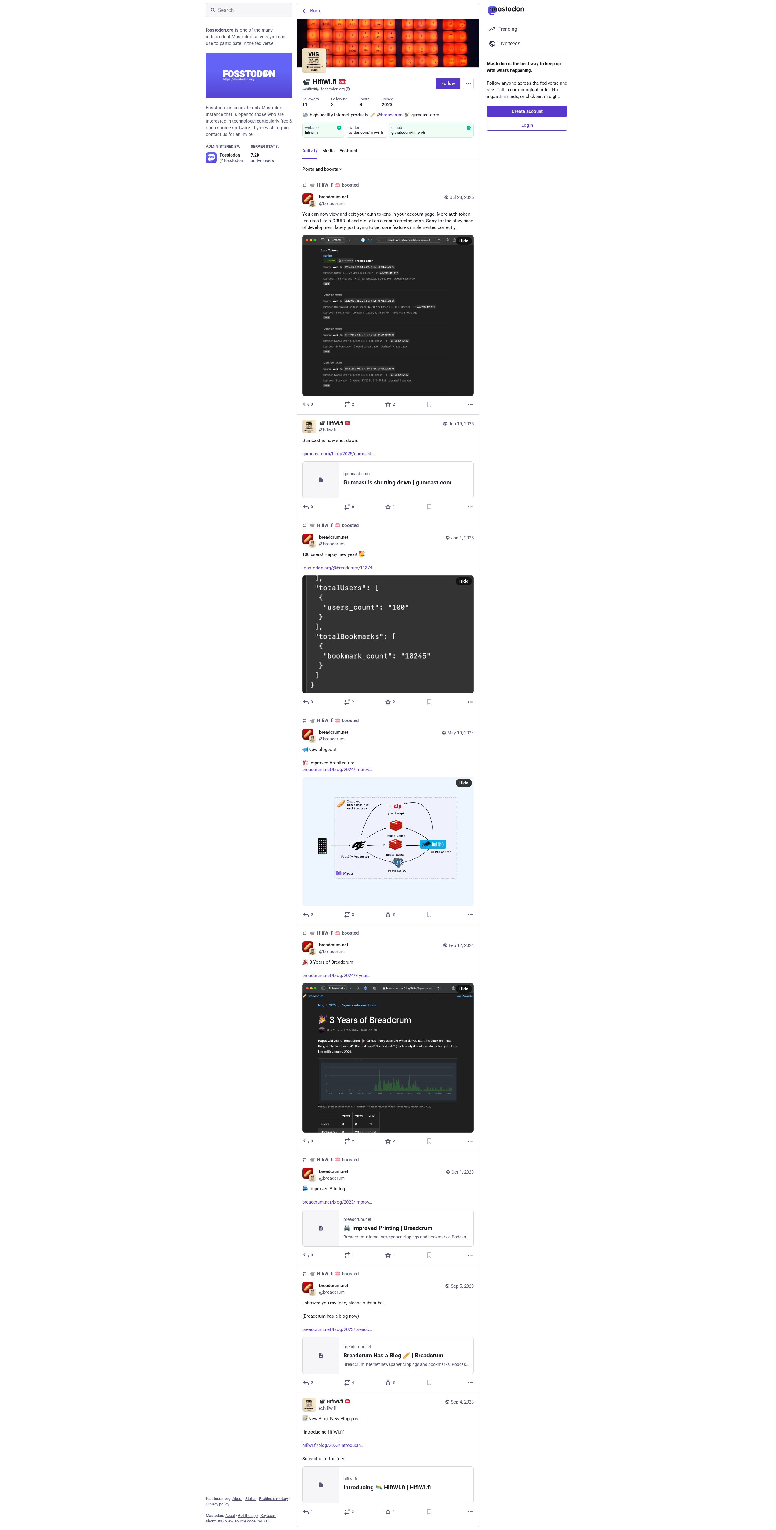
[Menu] (468, 83)
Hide (463, 240)
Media (328, 150)
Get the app (248, 1515)
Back (315, 11)
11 (305, 104)
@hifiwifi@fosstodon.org (323, 89)
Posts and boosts (320, 169)
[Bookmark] (429, 404)
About (237, 1498)
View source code (240, 1521)
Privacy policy (217, 1504)
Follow (448, 83)
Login (527, 125)
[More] (470, 404)
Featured (348, 150)
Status (250, 1498)
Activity (309, 150)
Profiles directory (273, 1498)
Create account (527, 111)
